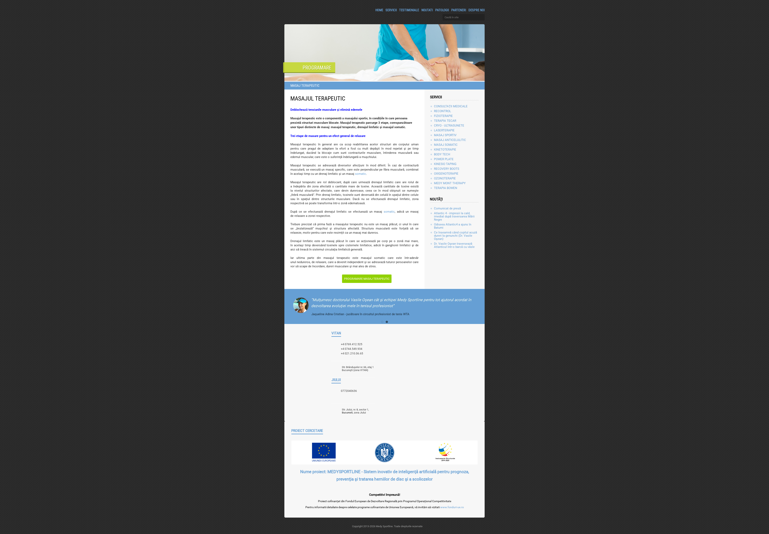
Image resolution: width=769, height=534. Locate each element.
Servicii (391, 10)
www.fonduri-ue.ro (452, 507)
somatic (360, 174)
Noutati (427, 10)
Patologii (442, 10)
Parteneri (458, 10)
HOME (379, 10)
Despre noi (476, 10)
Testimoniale (409, 10)
